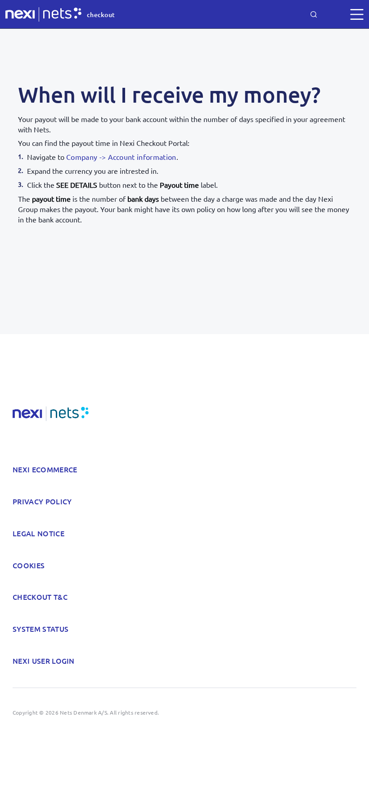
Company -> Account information (121, 156)
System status (40, 629)
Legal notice (38, 533)
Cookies (29, 565)
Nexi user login (44, 661)
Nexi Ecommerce (45, 469)
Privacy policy (42, 501)
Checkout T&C (40, 597)
